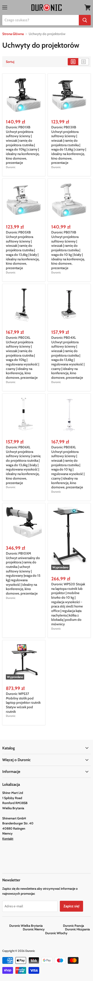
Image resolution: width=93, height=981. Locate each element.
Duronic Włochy (56, 933)
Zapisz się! (71, 906)
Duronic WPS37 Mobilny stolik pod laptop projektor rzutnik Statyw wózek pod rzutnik (23, 703)
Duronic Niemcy (43, 929)
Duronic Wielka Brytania (35, 926)
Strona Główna (13, 34)
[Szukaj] (85, 20)
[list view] (83, 61)
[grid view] (73, 61)
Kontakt (7, 839)
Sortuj (10, 62)
